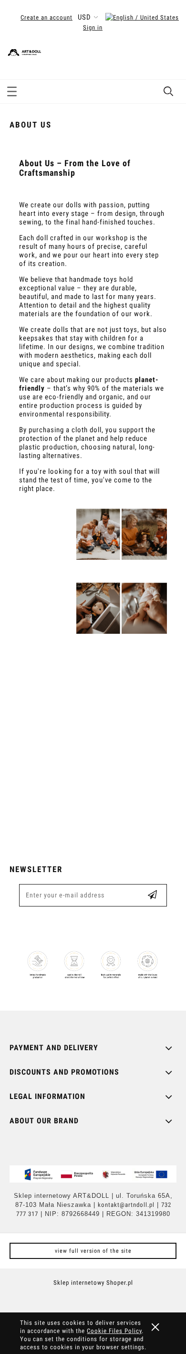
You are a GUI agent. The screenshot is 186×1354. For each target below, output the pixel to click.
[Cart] (168, 59)
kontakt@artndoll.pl (126, 1204)
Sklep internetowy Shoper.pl (93, 1282)
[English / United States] (142, 17)
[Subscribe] (152, 895)
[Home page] (69, 51)
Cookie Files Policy (114, 1330)
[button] (12, 90)
